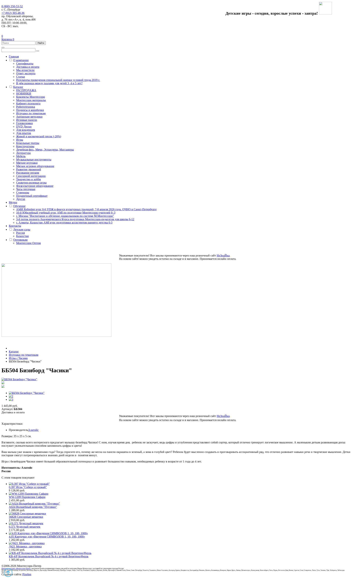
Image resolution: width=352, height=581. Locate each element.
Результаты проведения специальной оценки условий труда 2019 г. (58, 80)
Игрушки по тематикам (31, 113)
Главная (14, 56)
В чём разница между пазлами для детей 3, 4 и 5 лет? (49, 83)
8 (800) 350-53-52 (12, 6)
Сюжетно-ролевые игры (31, 182)
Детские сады (21, 229)
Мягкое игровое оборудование (35, 166)
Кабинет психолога (28, 103)
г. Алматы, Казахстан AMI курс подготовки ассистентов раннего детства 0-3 (64, 222)
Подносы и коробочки (30, 110)
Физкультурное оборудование (34, 185)
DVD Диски (24, 126)
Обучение (19, 206)
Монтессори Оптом (28, 243)
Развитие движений (28, 169)
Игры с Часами (18, 358)
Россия (20, 232)
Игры (19, 139)
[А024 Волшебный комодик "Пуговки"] (34, 503)
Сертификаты (24, 63)
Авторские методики (29, 116)
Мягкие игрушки (27, 162)
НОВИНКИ (23, 93)
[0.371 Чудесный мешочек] (26, 523)
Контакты (15, 225)
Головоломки (24, 123)
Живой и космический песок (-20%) (38, 136)
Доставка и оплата (27, 66)
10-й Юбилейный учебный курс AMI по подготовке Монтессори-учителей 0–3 (65, 212)
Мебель (20, 156)
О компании (21, 60)
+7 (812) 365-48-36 (12, 12)
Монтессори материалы (31, 100)
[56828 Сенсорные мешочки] (27, 513)
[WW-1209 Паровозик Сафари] (28, 493)
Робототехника (25, 106)
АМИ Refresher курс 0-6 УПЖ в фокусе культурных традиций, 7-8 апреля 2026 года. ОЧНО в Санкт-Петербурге (86, 209)
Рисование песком (27, 172)
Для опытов (23, 133)
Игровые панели (26, 119)
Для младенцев (25, 129)
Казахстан (22, 236)
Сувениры (22, 192)
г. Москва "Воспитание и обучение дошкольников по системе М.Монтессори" (65, 215)
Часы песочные (25, 189)
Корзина (7, 39)
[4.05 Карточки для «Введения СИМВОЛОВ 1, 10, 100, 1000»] (48, 533)
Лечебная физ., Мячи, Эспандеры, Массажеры (45, 149)
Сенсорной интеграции (31, 176)
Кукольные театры (27, 143)
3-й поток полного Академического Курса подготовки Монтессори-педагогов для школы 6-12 (75, 219)
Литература (23, 152)
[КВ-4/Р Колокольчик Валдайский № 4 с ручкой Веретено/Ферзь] (50, 553)
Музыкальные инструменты (33, 159)
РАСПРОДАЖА (26, 90)
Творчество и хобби (28, 179)
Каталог (18, 86)
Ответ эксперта (25, 73)
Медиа (13, 202)
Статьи (20, 76)
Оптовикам (20, 239)
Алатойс (33, 429)
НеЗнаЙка (223, 255)
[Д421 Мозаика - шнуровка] (27, 543)
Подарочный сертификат (31, 195)
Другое (20, 199)
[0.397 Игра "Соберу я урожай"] (29, 483)
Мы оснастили (25, 70)
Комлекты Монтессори (30, 96)
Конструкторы (25, 146)
